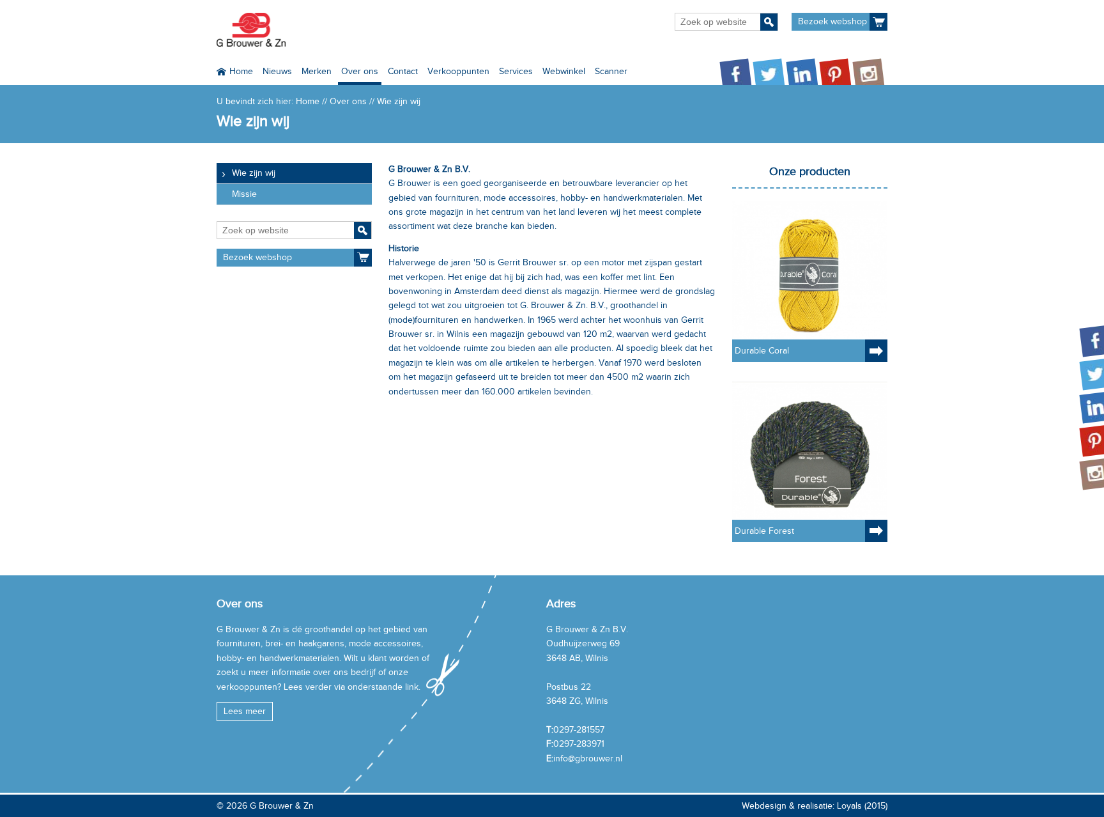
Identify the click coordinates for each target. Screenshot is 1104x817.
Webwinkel (563, 71)
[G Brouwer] (251, 30)
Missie (244, 194)
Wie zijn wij (253, 173)
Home (241, 71)
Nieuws (277, 71)
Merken (317, 71)
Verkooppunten (458, 71)
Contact (403, 71)
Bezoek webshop (832, 21)
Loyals (849, 806)
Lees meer (245, 711)
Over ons (359, 71)
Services (516, 71)
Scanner (611, 71)
